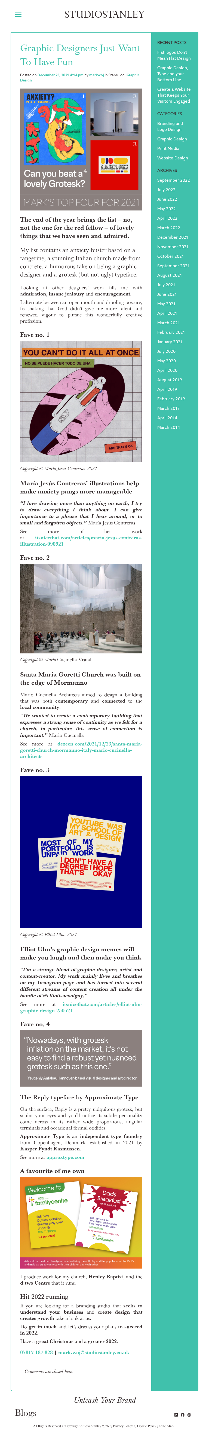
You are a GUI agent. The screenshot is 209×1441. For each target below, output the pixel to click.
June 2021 (167, 295)
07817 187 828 (36, 1352)
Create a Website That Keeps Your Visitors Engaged (174, 96)
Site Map (167, 1426)
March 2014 (168, 428)
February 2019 (171, 399)
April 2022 (167, 219)
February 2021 (171, 333)
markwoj (96, 75)
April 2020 (167, 371)
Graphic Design (172, 139)
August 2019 (169, 380)
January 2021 (170, 342)
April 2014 (167, 418)
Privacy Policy (123, 1426)
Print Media (168, 149)
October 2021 (170, 257)
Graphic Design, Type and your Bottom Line (172, 74)
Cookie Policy (146, 1426)
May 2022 (166, 209)
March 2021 (168, 323)
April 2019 (167, 390)
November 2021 (173, 247)
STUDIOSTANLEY (104, 14)
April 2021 (167, 314)
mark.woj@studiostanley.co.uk (93, 1352)
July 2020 (166, 352)
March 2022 (168, 228)
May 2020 (166, 361)
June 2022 (167, 200)
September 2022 (173, 181)
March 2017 (168, 409)
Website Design (172, 158)
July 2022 (166, 190)
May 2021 (166, 304)
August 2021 (169, 276)
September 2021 (173, 266)
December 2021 (172, 238)
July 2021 (166, 285)
